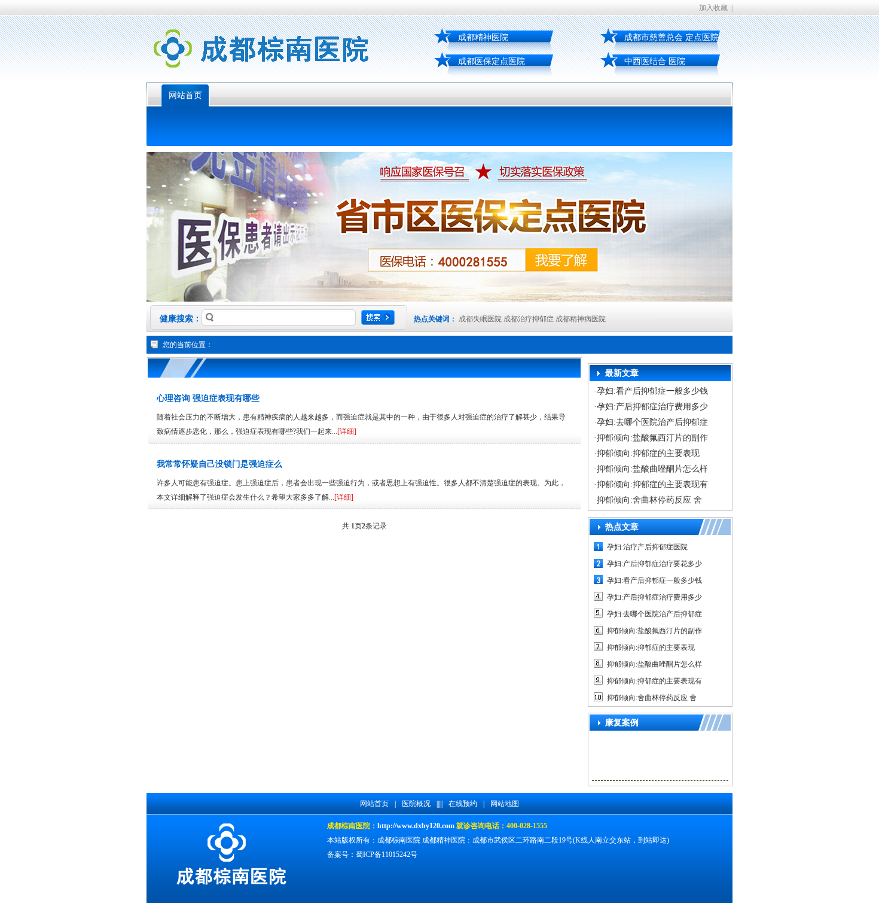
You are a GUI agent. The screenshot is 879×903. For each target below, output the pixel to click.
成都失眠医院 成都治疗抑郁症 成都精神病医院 (532, 319)
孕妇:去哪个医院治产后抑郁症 (652, 422)
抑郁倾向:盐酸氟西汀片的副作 (652, 437)
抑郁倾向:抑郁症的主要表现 (648, 453)
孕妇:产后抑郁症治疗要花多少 (654, 564)
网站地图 (504, 803)
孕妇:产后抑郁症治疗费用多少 (652, 406)
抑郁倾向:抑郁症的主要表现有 (652, 484)
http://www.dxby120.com (415, 826)
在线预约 (462, 803)
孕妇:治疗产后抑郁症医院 (647, 547)
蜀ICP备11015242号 (386, 854)
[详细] (346, 431)
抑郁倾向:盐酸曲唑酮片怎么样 (652, 468)
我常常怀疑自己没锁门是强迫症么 (219, 464)
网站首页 (185, 95)
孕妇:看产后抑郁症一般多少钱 (652, 391)
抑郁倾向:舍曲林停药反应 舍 (649, 499)
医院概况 (416, 803)
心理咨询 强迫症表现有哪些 (208, 398)
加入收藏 (713, 8)
